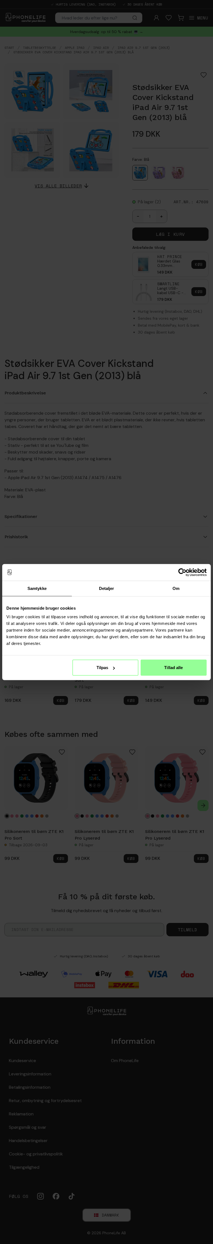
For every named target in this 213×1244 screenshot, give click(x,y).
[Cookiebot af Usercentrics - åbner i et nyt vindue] (182, 572)
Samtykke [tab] (37, 588)
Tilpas (102, 667)
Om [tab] (176, 588)
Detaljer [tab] (106, 588)
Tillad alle (173, 667)
